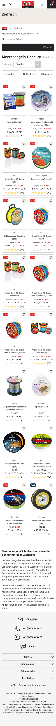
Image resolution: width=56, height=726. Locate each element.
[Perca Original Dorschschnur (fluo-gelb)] (41, 158)
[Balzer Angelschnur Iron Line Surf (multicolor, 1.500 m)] (14, 385)
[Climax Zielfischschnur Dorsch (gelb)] (14, 442)
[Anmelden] (42, 6)
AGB (13, 685)
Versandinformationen (44, 707)
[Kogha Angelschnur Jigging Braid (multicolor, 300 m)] (41, 101)
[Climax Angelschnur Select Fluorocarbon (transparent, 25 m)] (41, 442)
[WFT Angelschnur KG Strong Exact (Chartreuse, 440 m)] (41, 271)
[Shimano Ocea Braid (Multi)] (14, 101)
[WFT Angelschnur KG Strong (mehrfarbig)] (41, 328)
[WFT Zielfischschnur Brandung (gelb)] (14, 214)
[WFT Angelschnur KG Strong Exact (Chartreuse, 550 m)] (14, 328)
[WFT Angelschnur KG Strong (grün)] (14, 158)
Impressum (40, 685)
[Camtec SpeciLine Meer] (41, 385)
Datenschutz (25, 685)
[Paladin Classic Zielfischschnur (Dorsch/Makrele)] (14, 499)
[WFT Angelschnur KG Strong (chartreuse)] (14, 271)
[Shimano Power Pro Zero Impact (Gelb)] (41, 499)
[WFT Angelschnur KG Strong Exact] (41, 214)
